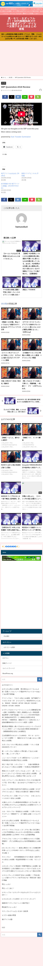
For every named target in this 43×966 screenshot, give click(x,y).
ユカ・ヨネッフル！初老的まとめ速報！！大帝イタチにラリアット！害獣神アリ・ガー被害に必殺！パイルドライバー (21, 814)
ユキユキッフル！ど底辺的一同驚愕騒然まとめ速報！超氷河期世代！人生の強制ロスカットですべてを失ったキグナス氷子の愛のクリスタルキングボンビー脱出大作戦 (21, 868)
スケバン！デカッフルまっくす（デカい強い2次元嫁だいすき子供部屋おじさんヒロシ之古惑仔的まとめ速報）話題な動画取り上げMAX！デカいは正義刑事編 (21, 832)
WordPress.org (7, 673)
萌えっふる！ (6, 884)
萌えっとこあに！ (8, 888)
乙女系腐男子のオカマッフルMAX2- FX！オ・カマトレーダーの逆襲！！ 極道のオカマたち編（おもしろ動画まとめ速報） (21, 738)
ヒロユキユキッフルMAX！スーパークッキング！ (19, 899)
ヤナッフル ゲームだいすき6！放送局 (15, 911)
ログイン (5, 658)
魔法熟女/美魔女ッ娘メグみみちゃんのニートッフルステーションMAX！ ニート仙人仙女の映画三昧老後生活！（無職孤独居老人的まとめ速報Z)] (21, 729)
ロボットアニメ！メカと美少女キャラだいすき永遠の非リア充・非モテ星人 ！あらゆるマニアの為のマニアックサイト (21, 782)
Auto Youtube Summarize (21, 137)
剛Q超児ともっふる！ (9, 907)
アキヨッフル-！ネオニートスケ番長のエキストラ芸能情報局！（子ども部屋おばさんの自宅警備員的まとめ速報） (21, 841)
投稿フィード (7, 663)
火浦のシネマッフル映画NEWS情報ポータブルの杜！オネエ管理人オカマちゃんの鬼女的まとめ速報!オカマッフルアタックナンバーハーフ (21, 805)
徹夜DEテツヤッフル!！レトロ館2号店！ (16, 903)
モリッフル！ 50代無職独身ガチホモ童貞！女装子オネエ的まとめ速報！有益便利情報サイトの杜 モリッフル (21, 859)
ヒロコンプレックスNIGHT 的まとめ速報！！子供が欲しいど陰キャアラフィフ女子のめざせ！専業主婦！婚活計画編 (21, 877)
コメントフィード (8, 668)
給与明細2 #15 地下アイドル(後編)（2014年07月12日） (10, 186)
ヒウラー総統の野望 (9, 915)
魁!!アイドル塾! (7, 919)
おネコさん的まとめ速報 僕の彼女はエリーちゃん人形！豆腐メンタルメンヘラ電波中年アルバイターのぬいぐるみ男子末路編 (21, 691)
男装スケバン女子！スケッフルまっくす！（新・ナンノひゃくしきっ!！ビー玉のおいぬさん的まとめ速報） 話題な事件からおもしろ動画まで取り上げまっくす (21, 773)
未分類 (3, 83)
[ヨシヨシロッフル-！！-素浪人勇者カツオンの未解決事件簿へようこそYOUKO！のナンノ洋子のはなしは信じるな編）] (21, 850)
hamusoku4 (21, 227)
